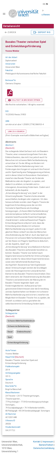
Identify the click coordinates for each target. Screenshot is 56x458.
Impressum (48, 441)
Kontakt (37, 441)
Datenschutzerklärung (43, 448)
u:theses (46, 14)
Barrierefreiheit (46, 445)
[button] (45, 4)
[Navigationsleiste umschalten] (4, 13)
